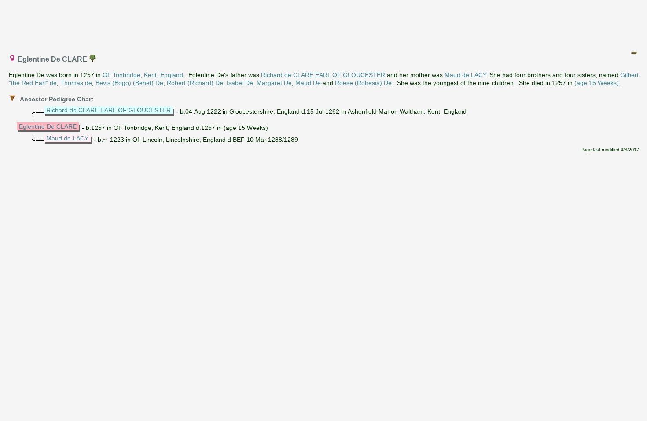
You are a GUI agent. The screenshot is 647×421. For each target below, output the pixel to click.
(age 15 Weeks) (596, 82)
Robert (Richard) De (195, 82)
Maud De (308, 82)
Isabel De (240, 82)
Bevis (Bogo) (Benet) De (129, 82)
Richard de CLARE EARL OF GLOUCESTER (323, 74)
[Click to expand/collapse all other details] (634, 53)
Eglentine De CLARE (48, 126)
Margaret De (274, 82)
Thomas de (76, 82)
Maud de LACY (465, 74)
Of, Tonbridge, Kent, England (143, 74)
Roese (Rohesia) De (363, 82)
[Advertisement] (324, 23)
